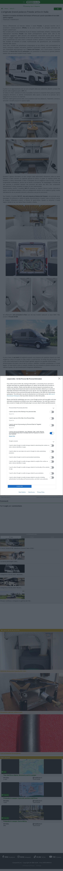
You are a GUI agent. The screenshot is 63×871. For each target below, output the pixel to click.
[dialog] (31, 435)
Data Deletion (22, 492)
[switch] (52, 412)
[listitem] (31, 408)
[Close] (59, 379)
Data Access (31, 492)
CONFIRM (20, 486)
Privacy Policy (40, 492)
